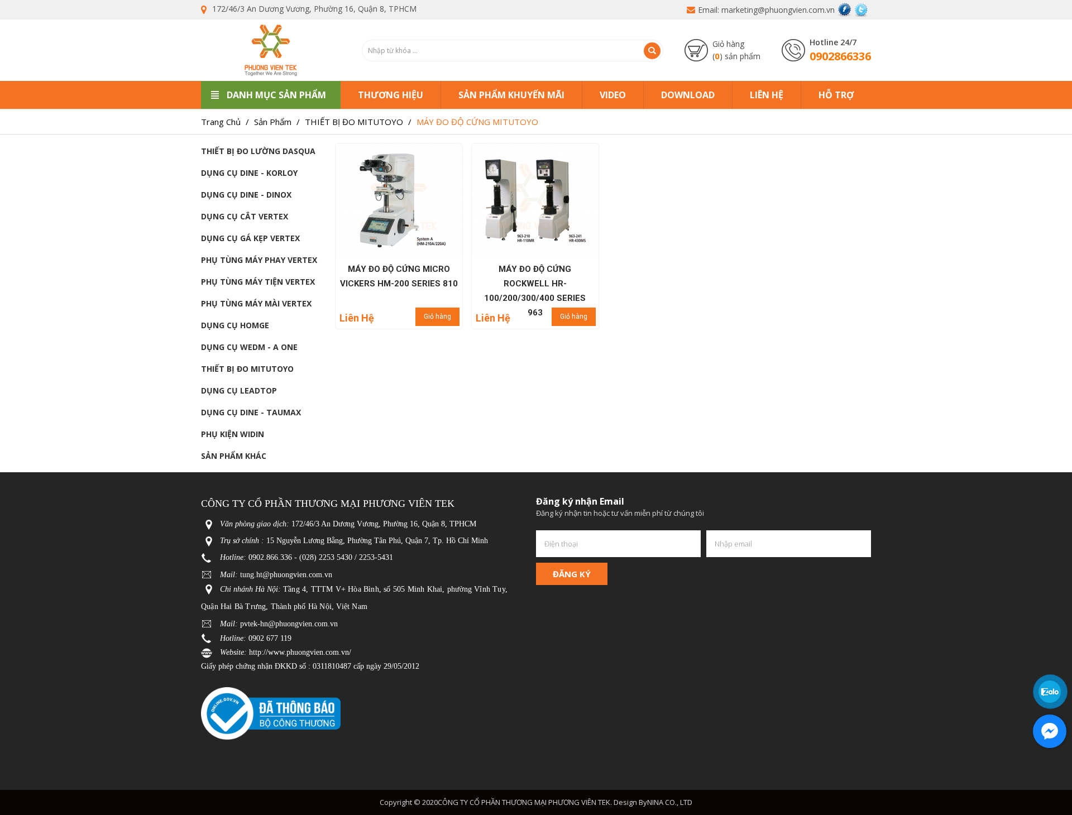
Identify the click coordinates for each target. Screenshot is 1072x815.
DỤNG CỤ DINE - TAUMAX (251, 412)
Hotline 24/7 (833, 42)
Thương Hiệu (390, 95)
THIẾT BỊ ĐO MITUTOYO (247, 368)
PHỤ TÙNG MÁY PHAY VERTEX (259, 260)
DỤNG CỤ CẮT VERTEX (244, 216)
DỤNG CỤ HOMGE (235, 325)
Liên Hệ (766, 95)
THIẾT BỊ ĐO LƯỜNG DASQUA (258, 151)
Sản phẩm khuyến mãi (511, 95)
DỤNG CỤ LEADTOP (239, 390)
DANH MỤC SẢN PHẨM (276, 95)
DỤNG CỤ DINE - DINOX (246, 194)
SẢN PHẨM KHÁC (233, 455)
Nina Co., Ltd (669, 802)
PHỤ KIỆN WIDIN (232, 434)
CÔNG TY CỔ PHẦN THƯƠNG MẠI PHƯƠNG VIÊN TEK (524, 802)
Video (613, 95)
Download (688, 95)
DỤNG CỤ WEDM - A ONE (249, 347)
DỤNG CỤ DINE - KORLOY (249, 172)
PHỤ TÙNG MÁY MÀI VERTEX (256, 303)
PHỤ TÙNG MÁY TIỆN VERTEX (258, 281)
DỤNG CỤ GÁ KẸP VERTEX (250, 238)
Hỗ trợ (836, 95)
